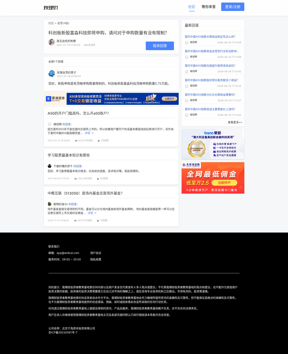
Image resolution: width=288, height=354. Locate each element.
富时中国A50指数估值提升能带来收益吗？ (211, 65)
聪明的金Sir (61, 204)
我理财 (51, 7)
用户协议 (95, 252)
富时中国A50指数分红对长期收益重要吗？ (211, 94)
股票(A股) (63, 23)
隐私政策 (95, 259)
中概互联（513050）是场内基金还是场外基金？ (86, 193)
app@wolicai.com (68, 252)
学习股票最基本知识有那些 (69, 155)
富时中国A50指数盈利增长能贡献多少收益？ (212, 80)
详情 (87, 133)
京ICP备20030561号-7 (62, 332)
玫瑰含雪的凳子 (66, 72)
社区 (191, 7)
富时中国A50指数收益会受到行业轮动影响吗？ (212, 51)
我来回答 (160, 46)
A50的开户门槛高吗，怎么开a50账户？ (79, 113)
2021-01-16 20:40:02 (69, 76)
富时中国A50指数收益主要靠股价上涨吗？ (211, 109)
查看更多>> (235, 122)
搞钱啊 (57, 124)
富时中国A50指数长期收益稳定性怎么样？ (211, 36)
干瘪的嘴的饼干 (63, 166)
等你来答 (209, 7)
